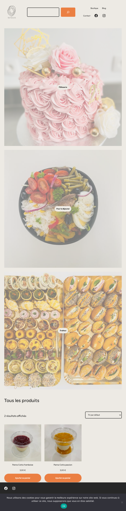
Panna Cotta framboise (22, 465)
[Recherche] (68, 12)
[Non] (122, 502)
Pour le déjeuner (63, 209)
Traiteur (63, 330)
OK (63, 506)
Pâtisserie (63, 87)
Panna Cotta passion (63, 465)
